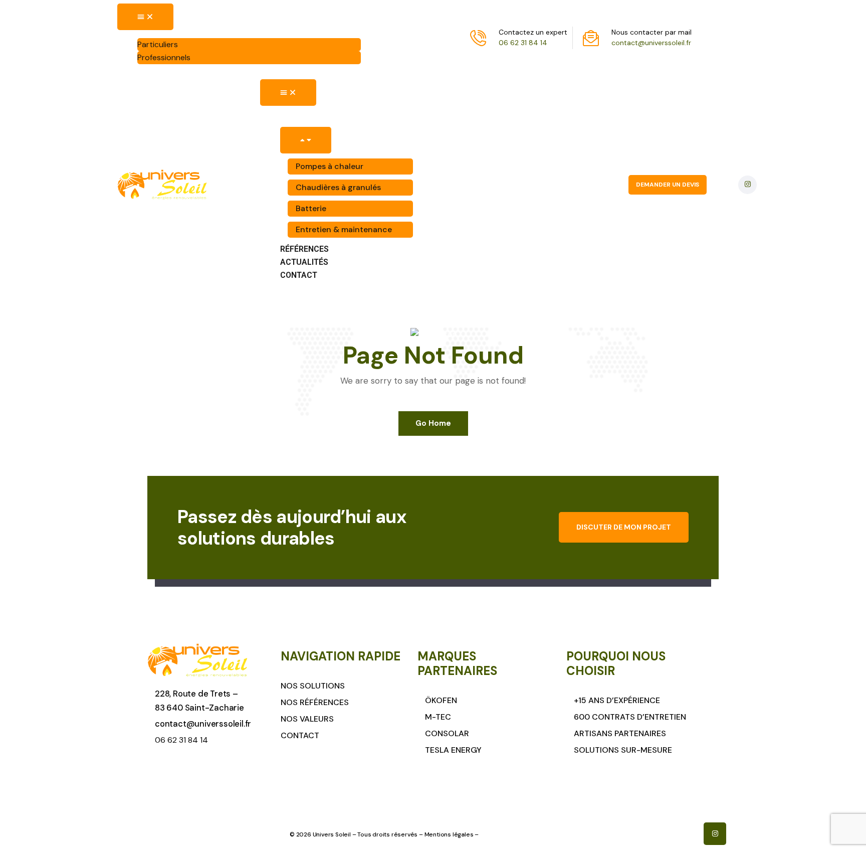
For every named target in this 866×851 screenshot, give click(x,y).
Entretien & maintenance (344, 229)
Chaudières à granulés (338, 187)
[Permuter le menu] (145, 17)
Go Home (433, 423)
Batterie (311, 208)
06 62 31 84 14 (523, 42)
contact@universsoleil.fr (651, 42)
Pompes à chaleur (329, 166)
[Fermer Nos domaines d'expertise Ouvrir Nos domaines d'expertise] (305, 140)
